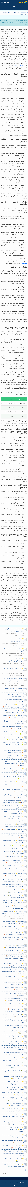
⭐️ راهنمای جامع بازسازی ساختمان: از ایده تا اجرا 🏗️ (13, 1021)
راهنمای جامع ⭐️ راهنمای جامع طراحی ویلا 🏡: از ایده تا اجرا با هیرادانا (13, 831)
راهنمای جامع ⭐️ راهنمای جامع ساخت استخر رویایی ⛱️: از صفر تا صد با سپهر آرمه (13, 922)
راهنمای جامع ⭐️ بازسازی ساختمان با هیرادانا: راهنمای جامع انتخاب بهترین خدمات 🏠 (13, 875)
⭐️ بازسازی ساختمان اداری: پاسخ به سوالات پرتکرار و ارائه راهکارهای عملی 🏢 (13, 1123)
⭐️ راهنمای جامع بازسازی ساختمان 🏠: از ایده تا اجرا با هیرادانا (13, 928)
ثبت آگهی (6, 2)
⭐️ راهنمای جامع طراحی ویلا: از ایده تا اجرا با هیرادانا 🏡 (13, 836)
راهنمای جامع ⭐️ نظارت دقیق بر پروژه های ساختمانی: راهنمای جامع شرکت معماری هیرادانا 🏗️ (13, 784)
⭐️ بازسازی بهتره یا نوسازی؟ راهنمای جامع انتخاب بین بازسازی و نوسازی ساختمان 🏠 (14, 933)
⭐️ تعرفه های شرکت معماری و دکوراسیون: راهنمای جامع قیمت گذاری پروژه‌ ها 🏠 (14, 1054)
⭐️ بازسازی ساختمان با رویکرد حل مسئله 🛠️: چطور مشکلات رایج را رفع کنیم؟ (13, 1043)
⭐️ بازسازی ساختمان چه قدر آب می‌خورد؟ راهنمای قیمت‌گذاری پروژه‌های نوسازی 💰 (14, 1000)
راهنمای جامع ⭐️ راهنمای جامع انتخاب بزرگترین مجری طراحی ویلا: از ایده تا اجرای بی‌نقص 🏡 (14, 776)
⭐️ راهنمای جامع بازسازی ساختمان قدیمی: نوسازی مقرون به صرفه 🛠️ (14, 1067)
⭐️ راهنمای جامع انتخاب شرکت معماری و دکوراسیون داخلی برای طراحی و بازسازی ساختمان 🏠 (14, 763)
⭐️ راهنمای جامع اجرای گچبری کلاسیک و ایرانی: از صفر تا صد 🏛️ (14, 1037)
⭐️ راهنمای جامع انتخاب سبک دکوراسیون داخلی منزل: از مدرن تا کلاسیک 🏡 (14, 1165)
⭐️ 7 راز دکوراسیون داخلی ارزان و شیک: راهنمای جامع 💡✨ (14, 1160)
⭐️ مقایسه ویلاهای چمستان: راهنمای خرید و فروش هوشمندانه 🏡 (13, 989)
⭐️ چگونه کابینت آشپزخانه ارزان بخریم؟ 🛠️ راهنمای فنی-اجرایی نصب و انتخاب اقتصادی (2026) (13, 1153)
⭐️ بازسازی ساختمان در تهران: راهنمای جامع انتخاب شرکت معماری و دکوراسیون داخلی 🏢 (13, 902)
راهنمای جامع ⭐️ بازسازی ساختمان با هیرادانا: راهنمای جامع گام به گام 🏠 (13, 842)
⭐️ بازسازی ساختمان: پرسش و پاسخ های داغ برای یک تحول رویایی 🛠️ (13, 1136)
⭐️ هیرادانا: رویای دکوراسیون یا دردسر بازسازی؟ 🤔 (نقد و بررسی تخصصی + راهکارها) (15, 1129)
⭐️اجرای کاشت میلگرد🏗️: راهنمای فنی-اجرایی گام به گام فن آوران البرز (13, 907)
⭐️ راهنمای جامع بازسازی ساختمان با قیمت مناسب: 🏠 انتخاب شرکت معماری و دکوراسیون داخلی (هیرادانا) (13, 940)
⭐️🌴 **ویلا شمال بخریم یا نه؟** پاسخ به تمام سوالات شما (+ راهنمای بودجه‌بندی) (14, 1072)
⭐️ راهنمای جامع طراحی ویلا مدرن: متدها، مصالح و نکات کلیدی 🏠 (14, 770)
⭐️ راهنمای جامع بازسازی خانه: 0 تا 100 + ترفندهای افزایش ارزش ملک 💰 (14, 1104)
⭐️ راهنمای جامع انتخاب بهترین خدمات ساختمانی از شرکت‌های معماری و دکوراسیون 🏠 (13, 1060)
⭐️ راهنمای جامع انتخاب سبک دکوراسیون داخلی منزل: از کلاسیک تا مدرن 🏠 (14, 891)
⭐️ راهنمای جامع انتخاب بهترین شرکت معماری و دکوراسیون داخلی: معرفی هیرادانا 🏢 (13, 886)
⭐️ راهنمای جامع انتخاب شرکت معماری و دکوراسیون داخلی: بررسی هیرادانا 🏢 (14, 757)
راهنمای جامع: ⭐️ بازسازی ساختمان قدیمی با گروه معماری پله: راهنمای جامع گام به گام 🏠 (13, 706)
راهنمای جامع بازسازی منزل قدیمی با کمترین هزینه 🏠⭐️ (13, 1032)
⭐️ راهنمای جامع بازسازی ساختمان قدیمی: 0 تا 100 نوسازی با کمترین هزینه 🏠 (13, 1088)
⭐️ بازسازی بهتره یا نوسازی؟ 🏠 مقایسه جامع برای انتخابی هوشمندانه (13, 1005)
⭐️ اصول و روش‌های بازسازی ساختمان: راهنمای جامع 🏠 (14, 700)
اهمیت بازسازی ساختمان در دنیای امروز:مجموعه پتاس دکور (16, 695)
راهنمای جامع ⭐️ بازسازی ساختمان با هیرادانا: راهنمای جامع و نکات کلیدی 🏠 (13, 717)
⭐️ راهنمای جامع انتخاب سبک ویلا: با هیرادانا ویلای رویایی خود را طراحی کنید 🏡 (13, 738)
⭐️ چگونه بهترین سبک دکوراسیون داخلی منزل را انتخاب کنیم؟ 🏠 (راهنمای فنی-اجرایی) (13, 1016)
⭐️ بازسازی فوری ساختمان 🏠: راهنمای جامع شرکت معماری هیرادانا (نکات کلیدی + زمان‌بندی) (13, 819)
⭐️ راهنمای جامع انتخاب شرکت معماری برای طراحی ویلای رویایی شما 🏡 (13, 812)
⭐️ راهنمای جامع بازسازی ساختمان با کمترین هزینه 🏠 (13, 952)
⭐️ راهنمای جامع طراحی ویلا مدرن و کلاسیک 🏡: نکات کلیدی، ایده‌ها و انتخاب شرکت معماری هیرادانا (13, 745)
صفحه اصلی (16, 12)
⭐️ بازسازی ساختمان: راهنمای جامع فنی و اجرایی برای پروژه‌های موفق (14, 630)
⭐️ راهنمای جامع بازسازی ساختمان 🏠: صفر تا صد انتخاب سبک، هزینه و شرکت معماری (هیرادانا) (13, 958)
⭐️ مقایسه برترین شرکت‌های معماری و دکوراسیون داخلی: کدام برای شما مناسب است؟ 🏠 (13, 1116)
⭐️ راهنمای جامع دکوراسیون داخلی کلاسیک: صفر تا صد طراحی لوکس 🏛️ (13, 1083)
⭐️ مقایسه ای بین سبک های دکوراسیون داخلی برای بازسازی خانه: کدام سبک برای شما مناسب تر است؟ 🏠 (13, 971)
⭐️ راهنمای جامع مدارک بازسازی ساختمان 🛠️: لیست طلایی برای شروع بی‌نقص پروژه (13, 1110)
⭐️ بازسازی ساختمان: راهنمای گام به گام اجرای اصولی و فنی (13, 670)
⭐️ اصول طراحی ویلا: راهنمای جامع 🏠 (14, 857)
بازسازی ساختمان (23, 14)
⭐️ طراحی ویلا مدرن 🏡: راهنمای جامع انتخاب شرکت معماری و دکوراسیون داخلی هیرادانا (13, 847)
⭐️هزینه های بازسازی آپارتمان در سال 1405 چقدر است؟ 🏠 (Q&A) (14, 1027)
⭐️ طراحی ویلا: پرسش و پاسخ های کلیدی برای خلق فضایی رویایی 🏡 (13, 1141)
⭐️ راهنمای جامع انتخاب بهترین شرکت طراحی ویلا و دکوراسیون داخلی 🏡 (13, 727)
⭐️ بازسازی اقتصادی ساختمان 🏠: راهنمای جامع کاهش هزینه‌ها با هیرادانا (14, 896)
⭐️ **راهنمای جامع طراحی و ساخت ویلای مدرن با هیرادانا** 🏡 (14, 796)
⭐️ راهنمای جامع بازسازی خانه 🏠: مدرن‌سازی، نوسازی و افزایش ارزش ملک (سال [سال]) (13, 1010)
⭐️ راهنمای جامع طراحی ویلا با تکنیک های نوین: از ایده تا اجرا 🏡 (14, 852)
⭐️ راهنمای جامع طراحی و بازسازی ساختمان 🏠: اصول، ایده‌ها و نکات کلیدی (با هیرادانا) (13, 880)
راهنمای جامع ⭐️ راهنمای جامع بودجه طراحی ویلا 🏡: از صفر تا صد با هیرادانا (13, 733)
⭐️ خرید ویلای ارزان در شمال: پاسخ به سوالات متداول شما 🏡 (13, 994)
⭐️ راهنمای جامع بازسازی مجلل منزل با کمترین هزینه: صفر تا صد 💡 (13, 1094)
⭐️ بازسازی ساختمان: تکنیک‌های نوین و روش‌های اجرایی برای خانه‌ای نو (14, 660)
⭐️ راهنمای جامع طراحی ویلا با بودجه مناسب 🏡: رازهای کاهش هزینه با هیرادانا (13, 751)
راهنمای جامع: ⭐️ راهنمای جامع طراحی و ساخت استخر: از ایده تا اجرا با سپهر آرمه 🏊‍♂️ (14, 946)
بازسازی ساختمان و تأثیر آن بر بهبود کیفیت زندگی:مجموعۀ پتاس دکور (14, 690)
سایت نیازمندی (19, 66)
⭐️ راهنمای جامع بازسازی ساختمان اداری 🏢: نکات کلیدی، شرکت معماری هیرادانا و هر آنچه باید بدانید (13, 868)
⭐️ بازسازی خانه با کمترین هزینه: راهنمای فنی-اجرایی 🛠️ (14, 1048)
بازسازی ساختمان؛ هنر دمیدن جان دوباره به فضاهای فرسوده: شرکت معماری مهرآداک (14, 680)
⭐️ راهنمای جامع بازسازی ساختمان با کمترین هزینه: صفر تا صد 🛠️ (13, 978)
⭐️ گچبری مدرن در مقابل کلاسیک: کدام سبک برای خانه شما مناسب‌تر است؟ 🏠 (13, 1099)
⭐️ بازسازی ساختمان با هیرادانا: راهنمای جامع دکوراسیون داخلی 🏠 (13, 791)
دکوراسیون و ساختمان (7, 12)
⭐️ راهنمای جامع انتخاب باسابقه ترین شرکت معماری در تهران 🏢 (13, 722)
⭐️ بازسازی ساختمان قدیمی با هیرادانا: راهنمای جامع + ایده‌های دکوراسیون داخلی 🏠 (13, 862)
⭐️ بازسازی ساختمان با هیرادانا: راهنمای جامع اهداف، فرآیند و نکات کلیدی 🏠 (13, 965)
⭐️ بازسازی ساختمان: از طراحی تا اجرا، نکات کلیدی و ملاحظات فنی (13, 650)
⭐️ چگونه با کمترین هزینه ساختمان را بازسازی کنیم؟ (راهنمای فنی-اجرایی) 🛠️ (13, 983)
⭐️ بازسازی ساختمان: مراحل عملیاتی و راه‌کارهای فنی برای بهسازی (15, 640)
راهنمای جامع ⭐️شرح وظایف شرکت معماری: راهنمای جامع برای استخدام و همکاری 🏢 (13, 825)
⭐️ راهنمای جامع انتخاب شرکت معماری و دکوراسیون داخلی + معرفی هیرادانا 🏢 (14, 711)
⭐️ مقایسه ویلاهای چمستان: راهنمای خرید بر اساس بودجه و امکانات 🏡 (13, 1077)
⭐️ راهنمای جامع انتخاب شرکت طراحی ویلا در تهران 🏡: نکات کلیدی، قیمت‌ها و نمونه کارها (13, 801)
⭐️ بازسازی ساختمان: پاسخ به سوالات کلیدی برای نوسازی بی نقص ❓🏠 (13, 1147)
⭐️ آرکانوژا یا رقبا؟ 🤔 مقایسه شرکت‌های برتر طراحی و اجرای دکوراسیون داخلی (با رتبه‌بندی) (13, 912)
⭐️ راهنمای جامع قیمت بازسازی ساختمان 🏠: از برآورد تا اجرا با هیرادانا (13, 807)
